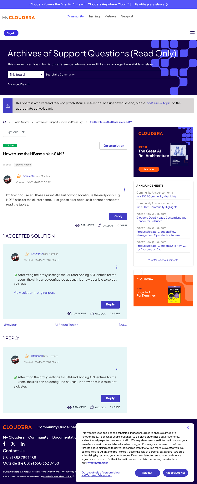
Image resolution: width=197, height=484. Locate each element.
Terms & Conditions (50, 472)
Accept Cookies (176, 472)
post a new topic (159, 103)
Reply (118, 216)
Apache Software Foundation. (57, 476)
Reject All (147, 472)
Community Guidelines (57, 427)
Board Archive (21, 122)
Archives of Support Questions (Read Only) (59, 122)
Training (94, 16)
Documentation (65, 437)
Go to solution (114, 145)
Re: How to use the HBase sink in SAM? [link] (111, 122)
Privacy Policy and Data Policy (75, 472)
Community (75, 16)
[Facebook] (4, 443)
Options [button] (12, 132)
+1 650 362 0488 (44, 463)
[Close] (188, 427)
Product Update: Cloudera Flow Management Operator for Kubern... (159, 233)
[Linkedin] (23, 443)
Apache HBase (23, 164)
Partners (110, 16)
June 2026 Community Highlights (156, 207)
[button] (123, 188)
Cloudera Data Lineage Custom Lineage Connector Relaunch (161, 219)
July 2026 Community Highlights (156, 196)
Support (127, 16)
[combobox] (112, 74)
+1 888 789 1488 (22, 457)
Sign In (11, 33)
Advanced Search (19, 84)
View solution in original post (34, 292)
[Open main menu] (192, 33)
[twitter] (13, 443)
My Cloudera (13, 437)
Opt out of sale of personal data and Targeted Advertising (100, 474)
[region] (135, 452)
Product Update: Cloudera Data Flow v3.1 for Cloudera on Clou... (162, 247)
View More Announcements (163, 259)
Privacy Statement (97, 462)
